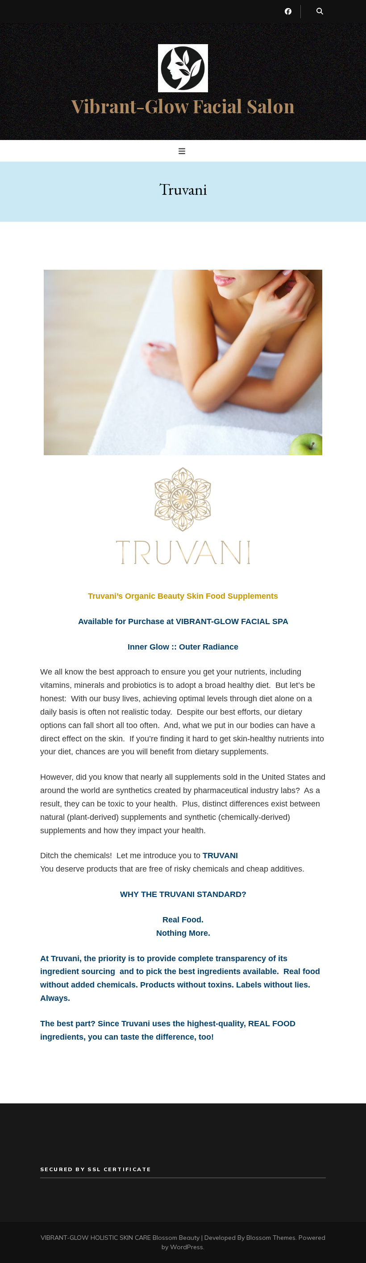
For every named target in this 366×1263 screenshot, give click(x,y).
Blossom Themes (270, 1238)
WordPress (186, 1247)
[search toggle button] (319, 11)
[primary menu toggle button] (183, 151)
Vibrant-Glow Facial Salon (183, 106)
